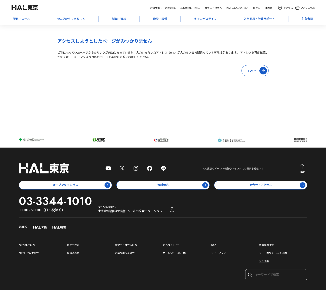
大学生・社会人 (213, 8)
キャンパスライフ (205, 19)
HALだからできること (71, 19)
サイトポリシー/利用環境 (273, 253)
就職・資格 (119, 19)
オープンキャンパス (65, 185)
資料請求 (163, 185)
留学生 (256, 8)
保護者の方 (73, 253)
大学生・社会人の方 (126, 245)
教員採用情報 (266, 245)
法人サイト (169, 245)
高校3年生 (170, 8)
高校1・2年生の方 (29, 253)
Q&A (213, 245)
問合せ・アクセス (260, 185)
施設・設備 (160, 19)
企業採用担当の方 (125, 253)
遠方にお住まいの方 (237, 8)
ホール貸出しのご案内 (175, 253)
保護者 (268, 8)
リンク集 (264, 261)
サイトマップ (218, 253)
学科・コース (21, 19)
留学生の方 (73, 245)
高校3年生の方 (27, 245)
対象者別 (307, 19)
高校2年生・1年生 (190, 8)
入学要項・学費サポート (259, 19)
